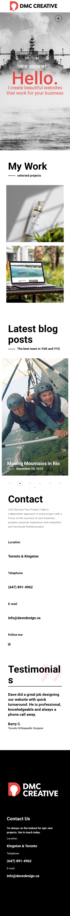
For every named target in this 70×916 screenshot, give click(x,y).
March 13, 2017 (27, 468)
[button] (9, 483)
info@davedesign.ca (23, 876)
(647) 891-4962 (19, 861)
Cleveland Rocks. (25, 463)
